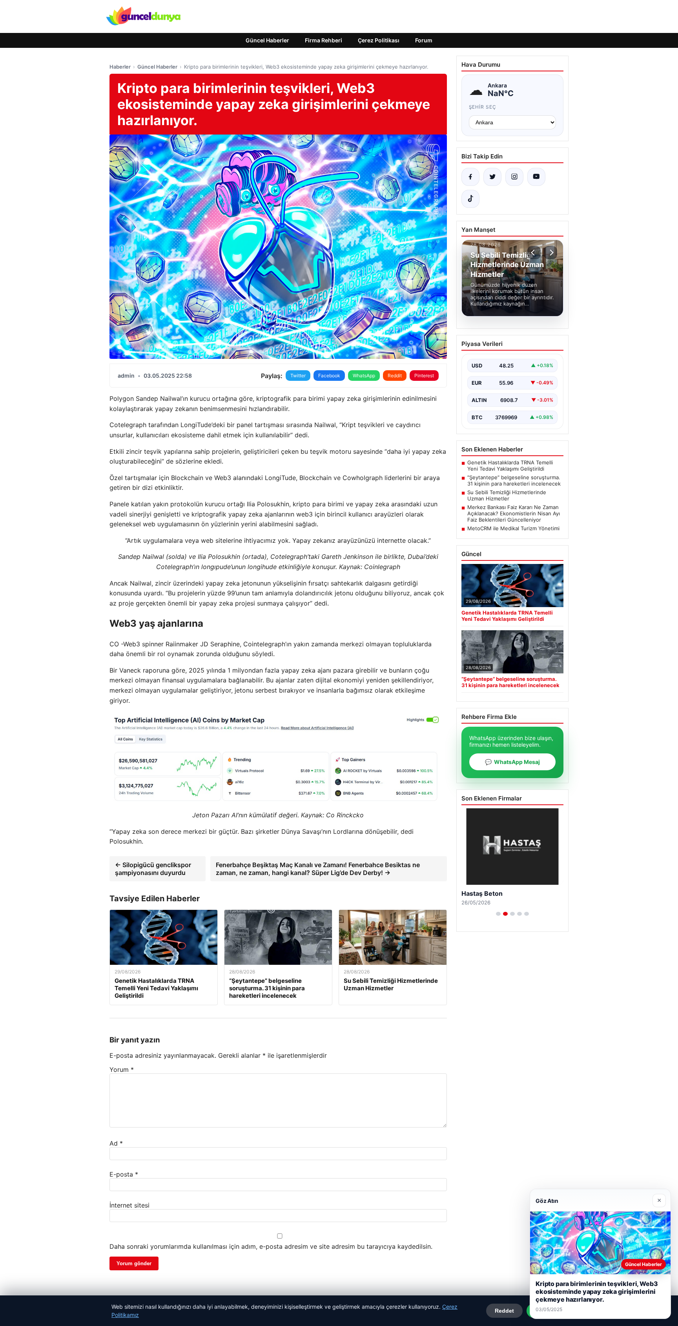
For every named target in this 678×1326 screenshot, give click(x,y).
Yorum (121, 1069)
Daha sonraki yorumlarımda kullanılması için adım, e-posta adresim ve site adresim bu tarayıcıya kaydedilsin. (270, 1246)
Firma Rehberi (323, 40)
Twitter (298, 375)
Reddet (504, 1311)
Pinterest (424, 375)
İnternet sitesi (129, 1205)
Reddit (395, 375)
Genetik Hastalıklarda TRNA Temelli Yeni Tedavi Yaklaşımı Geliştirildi (510, 465)
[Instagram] (514, 177)
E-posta (123, 1174)
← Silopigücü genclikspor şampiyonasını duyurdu (153, 869)
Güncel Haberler (267, 40)
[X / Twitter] (492, 177)
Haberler (120, 67)
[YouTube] (536, 177)
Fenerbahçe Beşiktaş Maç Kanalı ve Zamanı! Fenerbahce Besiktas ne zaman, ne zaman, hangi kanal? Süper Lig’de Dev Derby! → (318, 869)
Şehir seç (483, 107)
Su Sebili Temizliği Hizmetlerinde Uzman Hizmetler (506, 495)
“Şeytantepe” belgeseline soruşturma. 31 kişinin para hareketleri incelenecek (514, 480)
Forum (423, 40)
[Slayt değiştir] (498, 914)
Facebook (329, 375)
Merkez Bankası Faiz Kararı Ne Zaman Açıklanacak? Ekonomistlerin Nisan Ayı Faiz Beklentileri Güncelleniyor (513, 513)
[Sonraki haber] (550, 252)
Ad (116, 1143)
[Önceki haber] (534, 252)
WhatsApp (364, 375)
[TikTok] (470, 199)
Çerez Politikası (378, 40)
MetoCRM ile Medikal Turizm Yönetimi (513, 528)
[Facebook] (470, 177)
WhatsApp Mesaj (512, 761)
